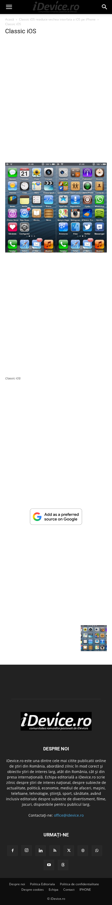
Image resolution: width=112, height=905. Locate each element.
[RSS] (54, 850)
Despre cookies (32, 889)
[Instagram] (26, 850)
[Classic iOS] (56, 251)
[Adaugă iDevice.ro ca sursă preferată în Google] (56, 523)
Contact (68, 889)
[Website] (83, 850)
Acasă (9, 19)
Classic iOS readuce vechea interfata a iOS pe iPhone (57, 19)
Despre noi (17, 884)
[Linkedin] (40, 850)
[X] (69, 850)
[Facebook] (12, 850)
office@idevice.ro (69, 815)
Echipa (53, 889)
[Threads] (63, 865)
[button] (9, 7)
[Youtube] (49, 865)
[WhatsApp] (97, 850)
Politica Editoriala (42, 884)
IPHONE (85, 889)
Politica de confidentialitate (79, 884)
